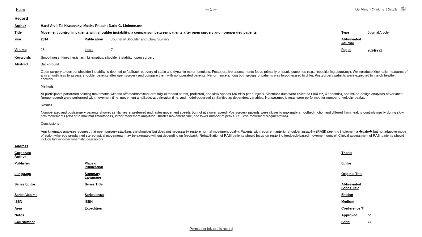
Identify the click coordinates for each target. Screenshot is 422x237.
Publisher (22, 163)
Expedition (93, 208)
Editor (346, 163)
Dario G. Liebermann (125, 25)
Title (18, 32)
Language (23, 174)
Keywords (23, 57)
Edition (347, 195)
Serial (345, 222)
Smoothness (50, 57)
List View (361, 9)
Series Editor (25, 184)
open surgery (144, 57)
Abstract (21, 64)
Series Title (94, 184)
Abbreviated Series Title (351, 186)
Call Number (25, 222)
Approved (349, 215)
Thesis (346, 153)
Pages (346, 50)
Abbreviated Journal (351, 41)
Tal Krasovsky (70, 25)
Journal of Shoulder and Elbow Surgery (140, 39)
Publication (94, 39)
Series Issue (94, 195)
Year (18, 39)
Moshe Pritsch (95, 25)
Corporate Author (23, 154)
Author (20, 25)
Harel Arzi (49, 25)
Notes (19, 215)
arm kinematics (91, 57)
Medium (347, 201)
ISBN (89, 201)
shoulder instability (119, 57)
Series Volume (26, 195)
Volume (21, 50)
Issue (89, 50)
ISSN (18, 201)
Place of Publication (94, 165)
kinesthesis (69, 57)
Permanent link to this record (211, 229)
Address (21, 146)
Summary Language (93, 175)
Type (345, 32)
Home (20, 9)
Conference (350, 208)
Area (18, 208)
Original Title (351, 174)
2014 (44, 39)
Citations (378, 9)
